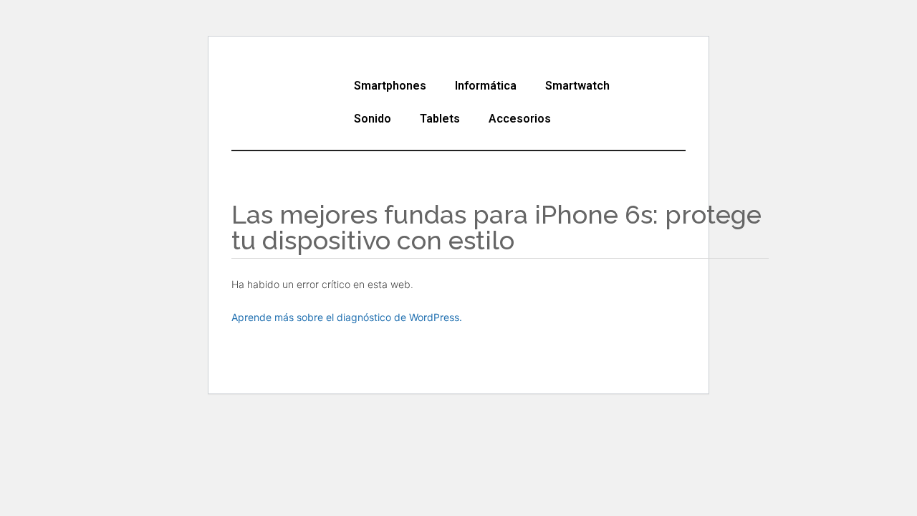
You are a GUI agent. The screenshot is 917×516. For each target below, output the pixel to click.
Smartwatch (577, 85)
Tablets (440, 118)
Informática (486, 85)
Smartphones (390, 85)
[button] (393, 86)
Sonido (372, 118)
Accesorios (520, 118)
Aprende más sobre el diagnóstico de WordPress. (346, 317)
